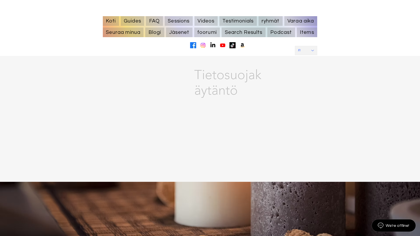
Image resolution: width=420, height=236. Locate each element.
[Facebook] (193, 45)
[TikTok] (232, 45)
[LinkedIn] (213, 45)
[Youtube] (223, 45)
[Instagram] (203, 45)
